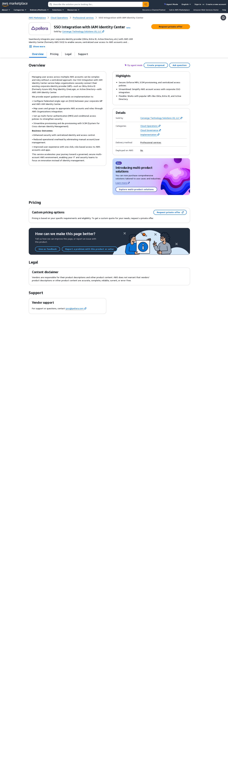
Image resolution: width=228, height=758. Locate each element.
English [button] (185, 4)
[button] (128, 27)
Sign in (197, 4)
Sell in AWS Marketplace (179, 10)
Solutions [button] (57, 10)
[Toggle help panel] (223, 17)
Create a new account (216, 4)
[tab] (38, 54)
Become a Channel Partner (154, 10)
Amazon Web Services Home (206, 10)
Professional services (150, 142)
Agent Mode (172, 4)
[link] (121, 17)
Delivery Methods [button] (38, 10)
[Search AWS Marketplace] (146, 4)
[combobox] (95, 4)
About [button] (5, 10)
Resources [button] (72, 10)
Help (224, 10)
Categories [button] (19, 10)
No (141, 150)
